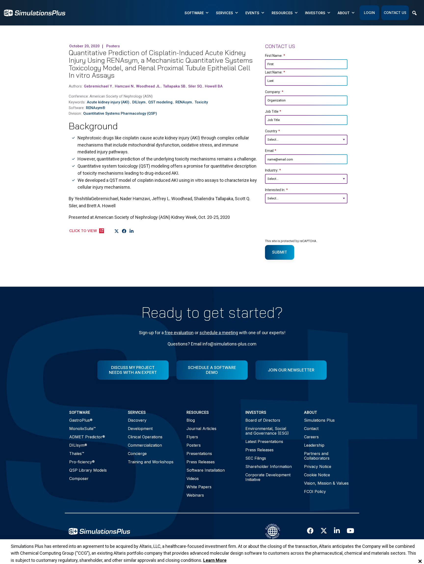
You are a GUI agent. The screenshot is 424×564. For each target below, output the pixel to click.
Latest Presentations (264, 441)
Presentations (199, 453)
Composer (79, 478)
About (344, 13)
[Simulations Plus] (34, 12)
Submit (279, 252)
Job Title (273, 111)
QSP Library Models (88, 470)
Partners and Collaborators (317, 456)
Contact (311, 428)
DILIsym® (78, 445)
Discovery (137, 420)
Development (140, 428)
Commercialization (145, 445)
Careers (311, 436)
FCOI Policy (315, 491)
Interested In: (276, 190)
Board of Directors (262, 420)
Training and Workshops (150, 461)
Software (194, 13)
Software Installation (205, 470)
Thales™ (76, 453)
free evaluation (179, 332)
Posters (193, 445)
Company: (274, 92)
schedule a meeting (218, 332)
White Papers (199, 486)
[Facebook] (124, 231)
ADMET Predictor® (87, 436)
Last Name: (275, 72)
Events (252, 13)
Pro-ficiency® (82, 461)
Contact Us (395, 13)
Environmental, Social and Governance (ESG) (267, 431)
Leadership (314, 445)
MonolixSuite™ (82, 428)
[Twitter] (116, 231)
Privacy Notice (317, 466)
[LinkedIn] (132, 231)
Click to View (83, 230)
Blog (190, 420)
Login (369, 13)
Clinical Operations (145, 436)
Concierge (137, 453)
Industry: (273, 170)
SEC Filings (255, 458)
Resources (282, 13)
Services (224, 13)
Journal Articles (201, 428)
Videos (192, 478)
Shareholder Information (268, 466)
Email (270, 151)
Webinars (195, 495)
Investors (315, 13)
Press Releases (200, 461)
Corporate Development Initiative (268, 477)
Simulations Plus (319, 420)
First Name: (275, 56)
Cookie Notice (317, 474)
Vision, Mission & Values (326, 483)
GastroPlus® (81, 420)
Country (272, 131)
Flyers (192, 436)
